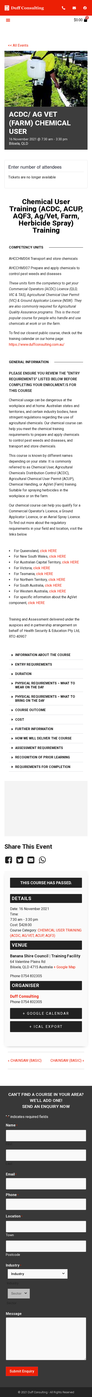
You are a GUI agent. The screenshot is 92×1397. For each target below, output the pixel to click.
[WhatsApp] (42, 860)
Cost (19, 720)
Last (9, 1163)
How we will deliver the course (43, 738)
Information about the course (43, 655)
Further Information (34, 729)
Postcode (13, 1254)
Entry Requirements (33, 664)
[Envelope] (74, 7)
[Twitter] (19, 860)
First (9, 1144)
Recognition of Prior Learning (42, 757)
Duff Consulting (24, 996)
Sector (12, 1303)
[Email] (31, 860)
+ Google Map (64, 967)
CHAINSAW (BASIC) (25, 1060)
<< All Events (18, 45)
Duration (23, 674)
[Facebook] (85, 7)
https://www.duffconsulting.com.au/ (37, 344)
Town (10, 1235)
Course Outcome (30, 710)
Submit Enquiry (22, 1371)
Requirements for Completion (42, 767)
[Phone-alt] (63, 7)
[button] (8, 20)
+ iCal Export (46, 1026)
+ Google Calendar (46, 1013)
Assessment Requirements (39, 748)
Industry (13, 1283)
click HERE (48, 551)
